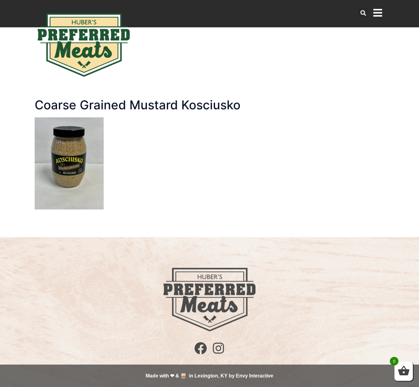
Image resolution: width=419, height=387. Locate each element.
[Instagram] (218, 348)
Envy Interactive (254, 375)
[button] (363, 13)
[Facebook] (201, 348)
